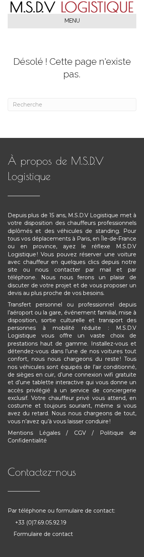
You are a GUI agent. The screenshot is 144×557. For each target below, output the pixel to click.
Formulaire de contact (43, 534)
